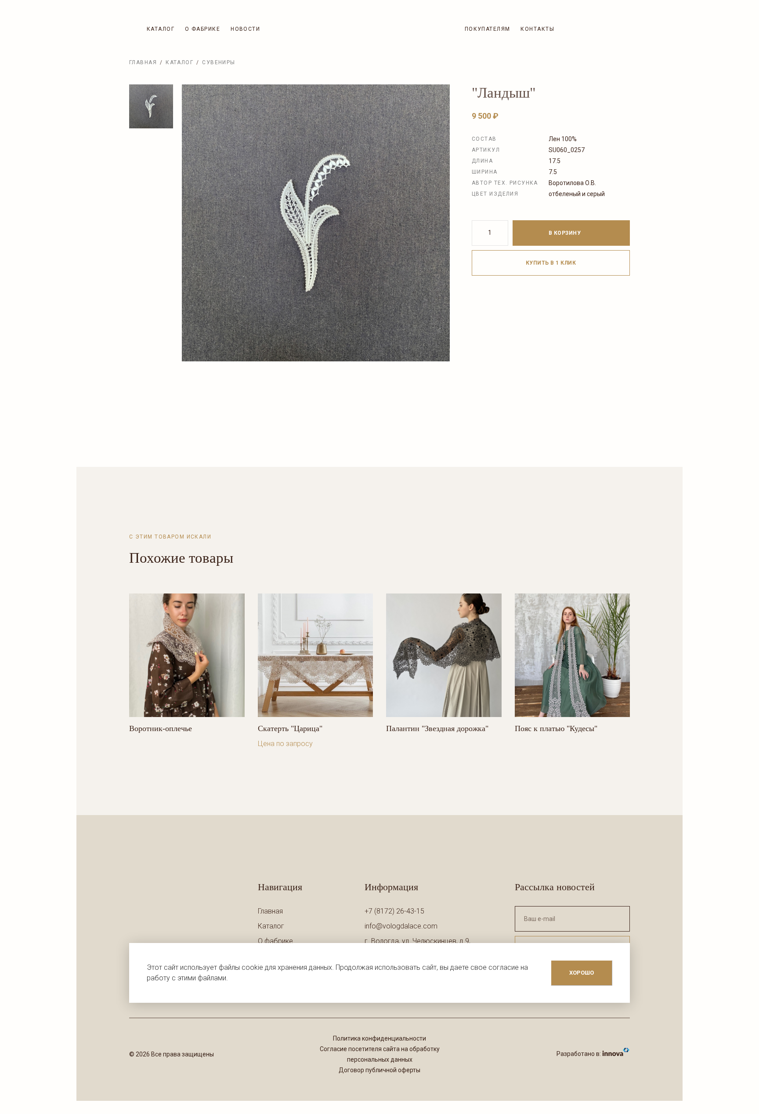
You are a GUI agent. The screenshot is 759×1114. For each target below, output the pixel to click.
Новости (245, 29)
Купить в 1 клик (551, 263)
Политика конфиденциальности (379, 1038)
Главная (143, 62)
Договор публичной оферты (379, 1070)
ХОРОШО (581, 972)
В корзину (565, 233)
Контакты (537, 29)
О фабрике (202, 29)
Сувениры (218, 62)
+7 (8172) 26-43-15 (394, 911)
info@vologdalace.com (401, 926)
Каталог (160, 29)
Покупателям (487, 29)
